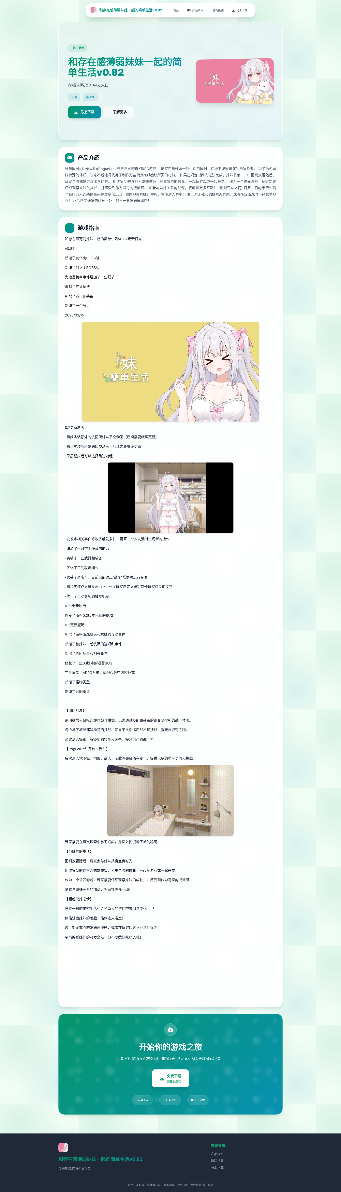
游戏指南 (217, 1161)
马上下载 (217, 1167)
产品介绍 (217, 1154)
